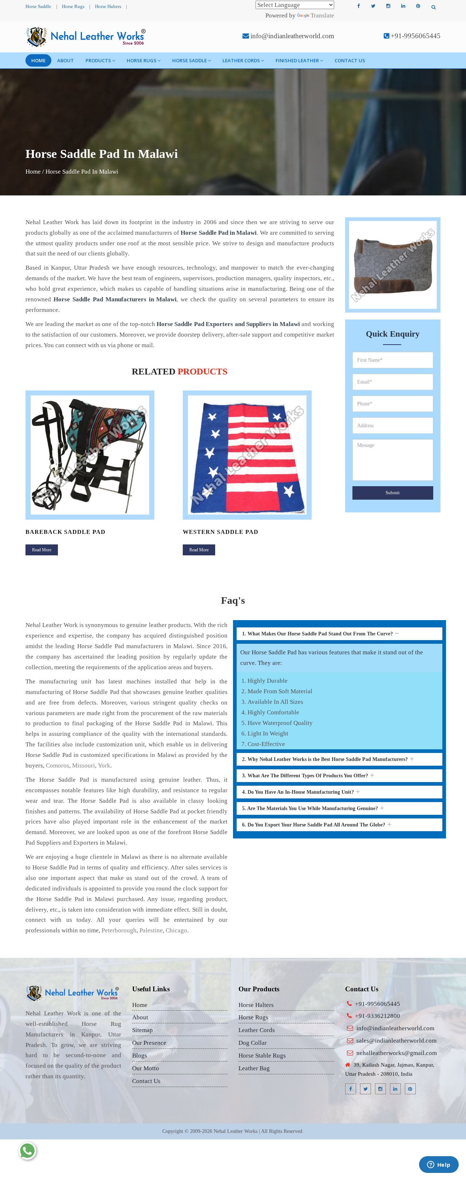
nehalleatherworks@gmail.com (396, 1053)
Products (98, 60)
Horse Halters (108, 6)
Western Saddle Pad (220, 532)
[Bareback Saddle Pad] (101, 454)
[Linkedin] (403, 6)
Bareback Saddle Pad (65, 532)
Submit (393, 492)
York (104, 765)
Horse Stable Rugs (262, 1055)
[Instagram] (388, 6)
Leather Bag (254, 1068)
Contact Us (350, 60)
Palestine (151, 930)
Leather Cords (241, 60)
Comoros (57, 765)
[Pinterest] (417, 6)
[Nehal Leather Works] (86, 37)
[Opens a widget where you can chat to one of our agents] (439, 1165)
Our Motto (145, 1068)
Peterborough (119, 930)
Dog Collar (252, 1042)
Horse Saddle (38, 6)
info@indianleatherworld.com (292, 36)
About (65, 60)
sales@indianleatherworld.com (396, 1040)
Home (38, 60)
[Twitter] (373, 6)
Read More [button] (41, 549)
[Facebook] (358, 6)
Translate (322, 15)
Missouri (83, 765)
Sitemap (142, 1030)
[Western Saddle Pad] (259, 454)
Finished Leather (297, 60)
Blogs (139, 1055)
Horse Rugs (73, 6)
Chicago (176, 930)
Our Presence (149, 1042)
